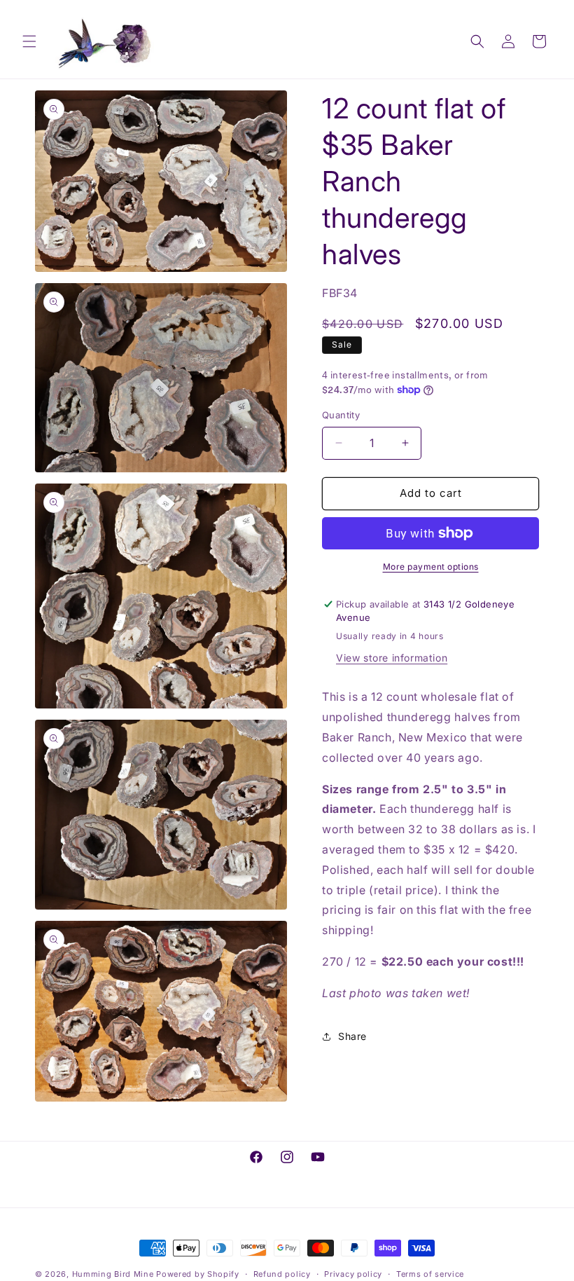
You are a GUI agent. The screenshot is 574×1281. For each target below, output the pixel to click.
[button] (29, 41)
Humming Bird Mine (113, 1274)
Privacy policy (353, 1274)
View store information (391, 658)
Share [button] (352, 1036)
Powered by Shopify (197, 1274)
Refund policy (282, 1274)
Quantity (341, 414)
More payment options (431, 566)
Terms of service (430, 1274)
